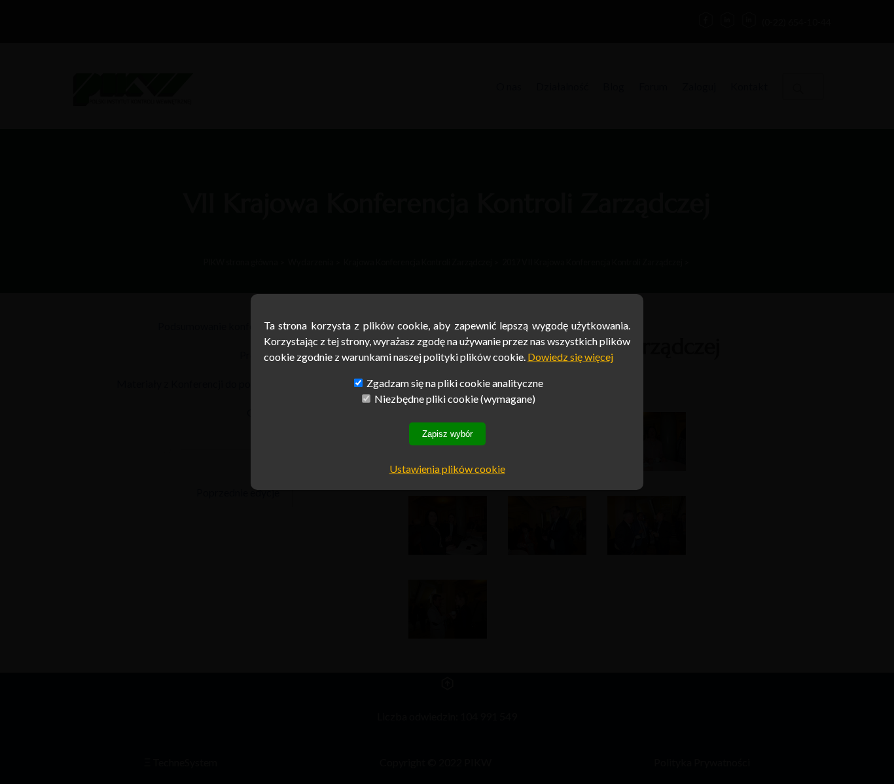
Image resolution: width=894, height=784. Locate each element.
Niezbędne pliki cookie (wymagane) (453, 398)
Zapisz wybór (447, 434)
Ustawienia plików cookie (447, 468)
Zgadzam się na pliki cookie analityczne (454, 383)
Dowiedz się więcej (570, 356)
